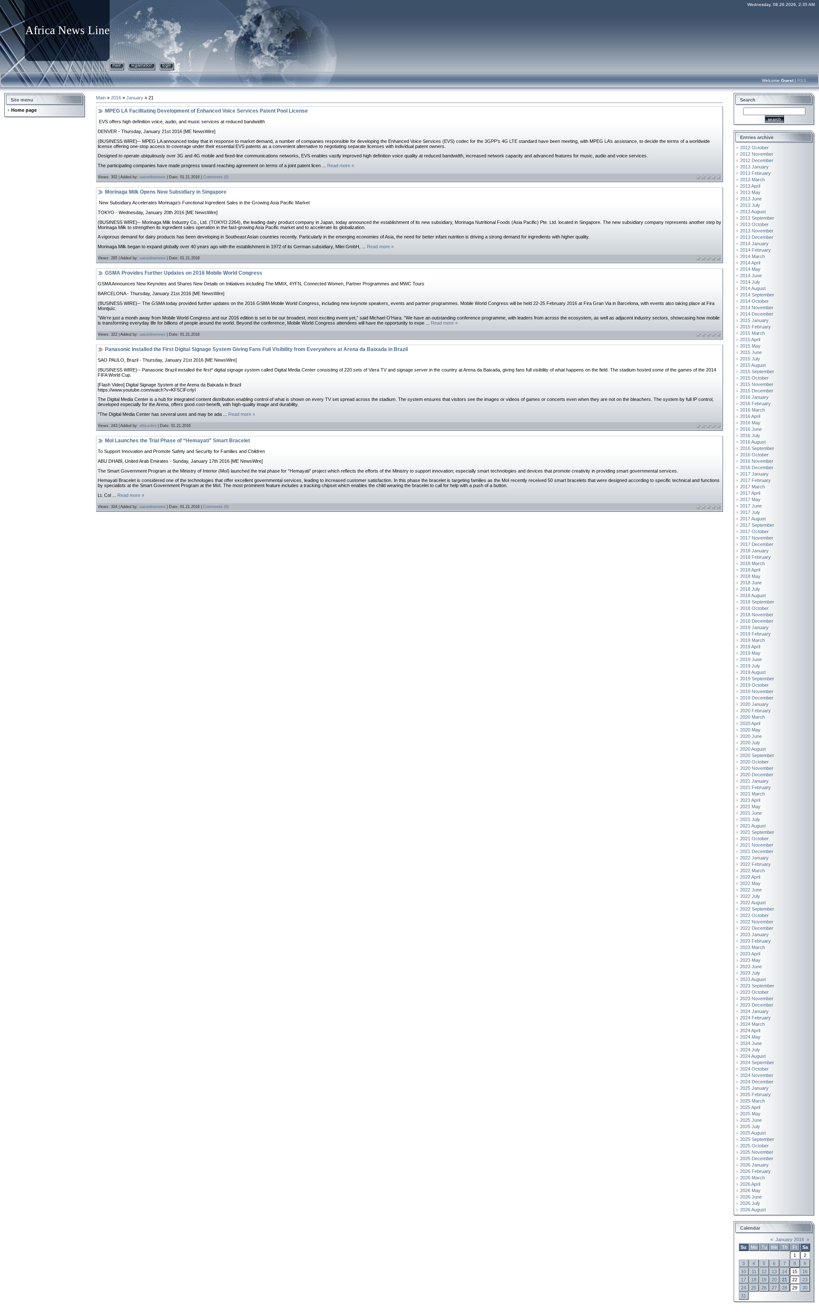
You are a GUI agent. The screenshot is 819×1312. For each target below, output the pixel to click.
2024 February (755, 1017)
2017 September (757, 525)
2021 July (750, 819)
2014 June (751, 275)
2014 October (754, 301)
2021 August (753, 825)
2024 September (757, 1062)
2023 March (752, 947)
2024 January (754, 1011)
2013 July (750, 205)
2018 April (750, 569)
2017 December (756, 544)
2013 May (750, 192)
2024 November (756, 1075)
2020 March (752, 717)
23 (804, 1279)
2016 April (750, 416)
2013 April (750, 186)
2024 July (750, 1049)
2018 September (757, 601)
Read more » (340, 165)
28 (784, 1287)
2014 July (750, 281)
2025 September (757, 1139)
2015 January (754, 320)
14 (784, 1271)
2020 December (756, 774)
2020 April (750, 723)
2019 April (750, 646)
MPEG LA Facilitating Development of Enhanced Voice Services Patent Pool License (206, 111)
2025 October (754, 1145)
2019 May (750, 653)
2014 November (756, 307)
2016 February (755, 403)
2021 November (756, 845)
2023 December (756, 1004)
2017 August (753, 518)
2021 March (752, 793)
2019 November (756, 691)
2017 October (754, 531)
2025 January (754, 1088)
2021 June (751, 813)
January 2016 (789, 1239)
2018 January (754, 550)
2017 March (752, 486)
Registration (142, 65)
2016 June (751, 429)
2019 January (754, 627)
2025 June (751, 1120)
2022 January (754, 857)
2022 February (755, 864)
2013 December (756, 237)
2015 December (756, 390)
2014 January (754, 243)
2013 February (755, 173)
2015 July (750, 358)
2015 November (756, 384)
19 (764, 1279)
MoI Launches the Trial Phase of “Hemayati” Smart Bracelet (177, 441)
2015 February (755, 326)
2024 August (753, 1056)
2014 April (750, 262)
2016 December (756, 467)
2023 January (754, 934)
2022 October (754, 915)
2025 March (752, 1100)
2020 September (757, 755)
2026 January (754, 1164)
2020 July (750, 742)
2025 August (753, 1132)
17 (743, 1279)
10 (743, 1271)
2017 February (755, 480)
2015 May (750, 345)
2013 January (754, 166)
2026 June (751, 1196)
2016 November (756, 461)
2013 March (752, 179)
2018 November (756, 614)
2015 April (750, 339)
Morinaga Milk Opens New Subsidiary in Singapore (166, 192)
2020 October (754, 761)
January (134, 97)
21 (784, 1279)
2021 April (750, 800)
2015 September (757, 371)
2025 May (750, 1113)
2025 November (756, 1152)
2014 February (755, 250)
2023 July (750, 972)
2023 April (750, 953)
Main (117, 65)
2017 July (750, 512)
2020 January (754, 704)
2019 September (757, 678)
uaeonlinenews (152, 177)
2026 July (750, 1203)
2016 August (753, 441)
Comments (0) (216, 177)
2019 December (756, 697)
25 (753, 1287)
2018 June (751, 582)
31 (743, 1295)
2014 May (750, 269)
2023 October (754, 992)
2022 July (750, 896)
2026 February (755, 1171)
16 (804, 1271)
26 (764, 1287)
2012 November (756, 154)
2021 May (750, 806)
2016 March (752, 409)
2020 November (756, 768)
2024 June (751, 1043)
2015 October (754, 377)
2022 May (750, 883)
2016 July (750, 435)
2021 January (754, 781)
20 (774, 1279)
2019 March (752, 640)
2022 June (751, 889)
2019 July (750, 665)
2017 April (750, 493)
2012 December (756, 160)
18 (753, 1279)
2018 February (755, 557)
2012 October (754, 147)
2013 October (754, 224)
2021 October (754, 838)
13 (774, 1271)
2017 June (751, 505)
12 (764, 1271)
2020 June (751, 736)
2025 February (755, 1094)
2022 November (756, 921)
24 (743, 1287)
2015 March (752, 333)
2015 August (753, 365)
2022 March (752, 870)
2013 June (751, 198)
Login (166, 65)
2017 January (754, 473)
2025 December (756, 1158)
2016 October (754, 454)
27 (774, 1287)
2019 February (755, 633)
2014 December (756, 313)
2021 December (756, 851)
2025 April (750, 1107)
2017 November (756, 537)
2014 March (752, 256)
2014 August (753, 288)
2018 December (756, 621)
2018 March (752, 563)
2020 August (753, 749)
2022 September (757, 908)
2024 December (756, 1081)
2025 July (750, 1126)
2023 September (757, 985)
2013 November (756, 230)
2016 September (757, 448)
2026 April (750, 1184)
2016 (116, 97)
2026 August (753, 1209)
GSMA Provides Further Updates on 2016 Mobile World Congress (183, 273)
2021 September (757, 832)
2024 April (750, 1030)
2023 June (751, 966)
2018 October (754, 608)
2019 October (754, 685)
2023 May (750, 960)
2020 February (755, 710)
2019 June (751, 659)
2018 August (753, 595)
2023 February (755, 940)
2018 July (750, 589)
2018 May (750, 576)
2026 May (750, 1190)
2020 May (750, 729)
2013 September (757, 218)
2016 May (750, 422)
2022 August (753, 902)
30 (804, 1287)
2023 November (756, 998)
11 (754, 1271)
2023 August (753, 979)
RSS (801, 80)
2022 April (750, 877)
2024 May (750, 1036)
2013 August (753, 211)
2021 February (755, 787)
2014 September (757, 294)
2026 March (752, 1177)
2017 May (750, 499)
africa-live (148, 426)
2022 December (756, 928)
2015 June (751, 352)
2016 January (754, 397)
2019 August (753, 672)
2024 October (754, 1068)
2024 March (752, 1024)
